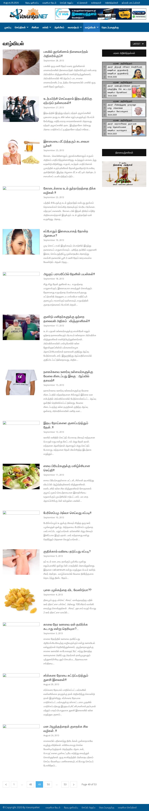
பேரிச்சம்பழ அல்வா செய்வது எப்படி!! (67, 513)
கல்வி (45, 27)
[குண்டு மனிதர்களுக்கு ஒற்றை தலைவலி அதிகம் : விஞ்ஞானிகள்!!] (21, 327)
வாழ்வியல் (90, 27)
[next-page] (73, 784)
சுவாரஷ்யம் (73, 27)
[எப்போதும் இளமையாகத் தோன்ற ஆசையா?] (21, 242)
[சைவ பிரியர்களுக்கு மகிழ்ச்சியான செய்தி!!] (21, 476)
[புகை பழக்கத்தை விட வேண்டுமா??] (21, 600)
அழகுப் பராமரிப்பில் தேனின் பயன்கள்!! (69, 274)
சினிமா (35, 27)
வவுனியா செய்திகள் (127, 807)
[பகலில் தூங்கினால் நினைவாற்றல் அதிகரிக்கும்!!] (21, 62)
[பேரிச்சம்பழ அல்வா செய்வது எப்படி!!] (21, 523)
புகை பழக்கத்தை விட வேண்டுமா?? (67, 590)
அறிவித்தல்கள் (111, 2)
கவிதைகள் (96, 2)
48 (30, 784)
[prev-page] (6, 784)
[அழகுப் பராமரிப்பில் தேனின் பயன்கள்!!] (21, 284)
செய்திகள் (20, 27)
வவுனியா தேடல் (49, 2)
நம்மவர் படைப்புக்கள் (131, 2)
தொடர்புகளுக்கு (110, 27)
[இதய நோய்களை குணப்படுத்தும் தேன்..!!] (21, 433)
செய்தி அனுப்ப (66, 2)
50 (48, 784)
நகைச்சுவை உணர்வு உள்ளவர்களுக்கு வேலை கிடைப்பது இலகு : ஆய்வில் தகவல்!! (68, 376)
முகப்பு (7, 27)
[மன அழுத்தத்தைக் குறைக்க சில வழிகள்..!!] (21, 737)
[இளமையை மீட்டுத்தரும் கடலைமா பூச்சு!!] (21, 152)
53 (65, 784)
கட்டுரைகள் (82, 2)
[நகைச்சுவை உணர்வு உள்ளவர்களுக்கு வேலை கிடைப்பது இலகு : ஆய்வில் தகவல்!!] (21, 382)
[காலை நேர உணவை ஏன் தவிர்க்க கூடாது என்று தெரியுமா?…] (21, 635)
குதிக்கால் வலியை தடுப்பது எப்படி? (67, 551)
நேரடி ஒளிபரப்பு (32, 2)
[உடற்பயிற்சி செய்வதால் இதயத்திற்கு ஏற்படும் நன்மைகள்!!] (21, 109)
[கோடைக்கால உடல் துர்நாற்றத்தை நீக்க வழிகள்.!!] (21, 199)
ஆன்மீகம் (59, 27)
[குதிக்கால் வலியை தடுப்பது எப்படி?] (21, 562)
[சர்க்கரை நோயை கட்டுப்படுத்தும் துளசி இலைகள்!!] (21, 686)
